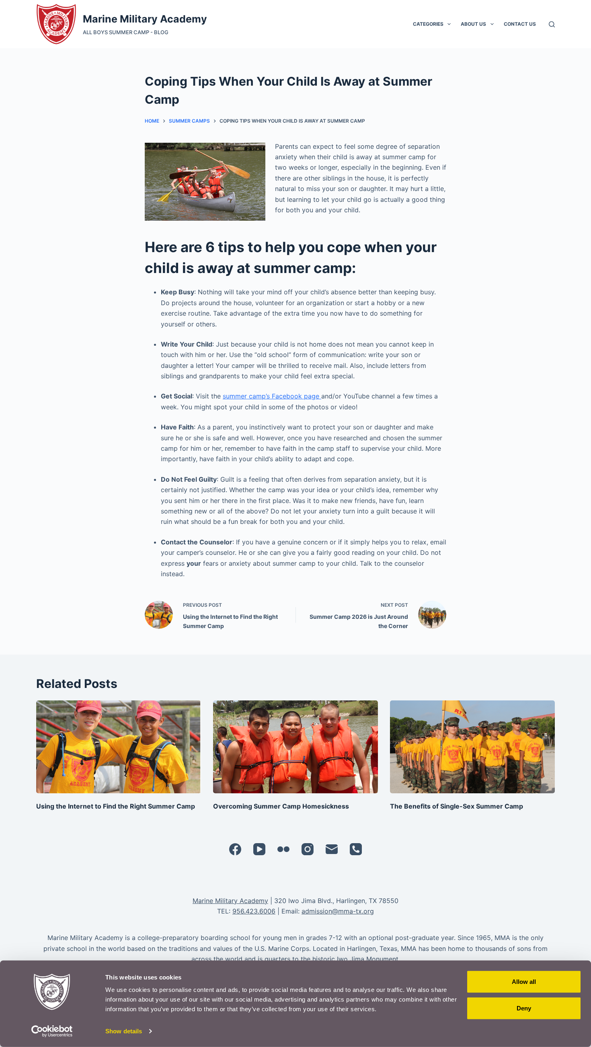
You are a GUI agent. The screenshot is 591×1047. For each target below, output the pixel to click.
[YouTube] (259, 849)
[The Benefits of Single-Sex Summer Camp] (472, 746)
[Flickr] (283, 849)
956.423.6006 (253, 911)
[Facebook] (235, 849)
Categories (428, 24)
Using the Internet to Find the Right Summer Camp (115, 806)
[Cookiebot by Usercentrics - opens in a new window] (52, 1031)
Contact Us (520, 24)
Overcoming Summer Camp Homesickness (281, 806)
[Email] (332, 849)
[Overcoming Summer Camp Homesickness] (295, 746)
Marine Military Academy (145, 19)
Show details (123, 1031)
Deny (524, 1007)
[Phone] (356, 849)
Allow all (524, 981)
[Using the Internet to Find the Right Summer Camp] (118, 746)
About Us (473, 24)
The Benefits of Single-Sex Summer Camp (456, 806)
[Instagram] (308, 849)
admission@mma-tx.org (338, 911)
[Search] (552, 24)
